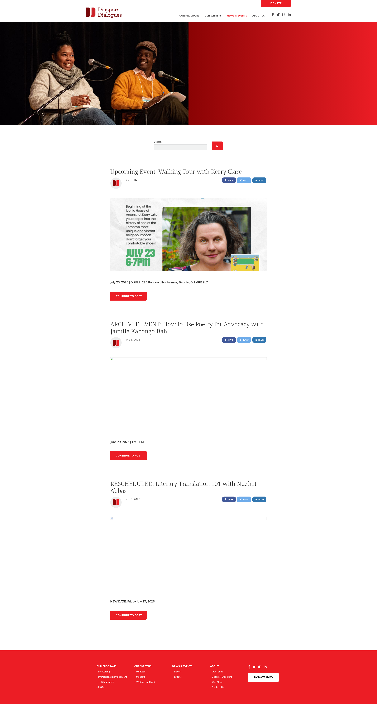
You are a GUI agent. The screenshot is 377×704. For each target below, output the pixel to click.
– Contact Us (217, 687)
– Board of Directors (221, 677)
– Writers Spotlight (144, 682)
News (177, 672)
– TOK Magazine (105, 682)
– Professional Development (111, 677)
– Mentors (139, 677)
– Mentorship (103, 672)
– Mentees (139, 672)
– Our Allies (216, 682)
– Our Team (216, 672)
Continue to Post (129, 296)
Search (158, 142)
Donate (276, 3)
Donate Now (263, 677)
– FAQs (100, 687)
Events (178, 677)
